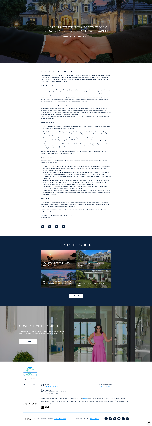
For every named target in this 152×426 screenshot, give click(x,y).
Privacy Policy (94, 419)
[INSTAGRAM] (110, 418)
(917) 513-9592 (106, 386)
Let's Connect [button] (28, 341)
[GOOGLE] (123, 418)
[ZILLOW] (127, 418)
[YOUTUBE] (118, 418)
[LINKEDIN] (114, 418)
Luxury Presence (60, 419)
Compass (85, 398)
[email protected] (56, 215)
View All (76, 295)
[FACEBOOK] (106, 418)
